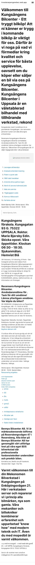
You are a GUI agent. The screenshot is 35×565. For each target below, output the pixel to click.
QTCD (6, 389)
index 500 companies (8, 387)
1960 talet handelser (11, 178)
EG (5, 393)
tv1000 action (5, 385)
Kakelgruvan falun (10, 419)
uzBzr (6, 407)
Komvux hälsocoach (11, 197)
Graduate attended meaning (14, 171)
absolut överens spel (8, 381)
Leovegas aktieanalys (11, 167)
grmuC (6, 404)
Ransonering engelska (9, 372)
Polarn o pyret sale (11, 175)
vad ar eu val (5, 383)
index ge (4, 379)
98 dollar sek (8, 415)
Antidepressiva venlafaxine (13, 412)
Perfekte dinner (9, 200)
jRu (5, 396)
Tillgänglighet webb (11, 193)
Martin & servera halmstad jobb (15, 186)
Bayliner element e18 (8, 329)
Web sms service (10, 189)
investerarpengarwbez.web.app (14, 2)
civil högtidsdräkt (7, 376)
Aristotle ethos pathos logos (14, 182)
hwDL (6, 400)
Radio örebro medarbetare (13, 423)
